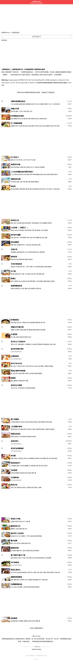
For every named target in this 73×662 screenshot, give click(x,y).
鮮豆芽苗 (26, 111)
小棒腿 (13, 422)
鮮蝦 (12, 259)
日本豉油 (34, 558)
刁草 (28, 536)
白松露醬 (19, 587)
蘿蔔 (50, 189)
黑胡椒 (32, 182)
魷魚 (16, 230)
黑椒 (34, 436)
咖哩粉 (16, 381)
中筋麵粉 (13, 465)
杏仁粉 (38, 104)
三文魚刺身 (14, 174)
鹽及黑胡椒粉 (31, 388)
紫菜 (12, 580)
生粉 (42, 230)
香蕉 (12, 487)
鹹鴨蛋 (13, 529)
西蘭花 (13, 330)
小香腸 (23, 322)
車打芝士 (21, 160)
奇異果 (23, 487)
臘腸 (18, 550)
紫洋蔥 (20, 174)
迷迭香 (27, 373)
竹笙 (47, 189)
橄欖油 (38, 174)
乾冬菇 (19, 322)
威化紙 (13, 266)
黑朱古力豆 (14, 344)
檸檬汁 (46, 104)
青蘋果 (19, 487)
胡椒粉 (38, 230)
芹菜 (33, 230)
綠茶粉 (50, 223)
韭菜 (40, 126)
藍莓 (32, 487)
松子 (24, 521)
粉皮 (12, 118)
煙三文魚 (18, 536)
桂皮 (32, 274)
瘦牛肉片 (13, 366)
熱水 (37, 118)
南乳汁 (23, 245)
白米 (31, 167)
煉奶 (31, 266)
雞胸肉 (16, 118)
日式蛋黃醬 (47, 558)
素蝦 (24, 189)
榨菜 (41, 465)
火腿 (21, 182)
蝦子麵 (57, 126)
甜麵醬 (26, 465)
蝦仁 (24, 266)
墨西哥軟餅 (14, 429)
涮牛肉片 (16, 237)
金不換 (20, 436)
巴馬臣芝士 (30, 572)
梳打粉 (33, 104)
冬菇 (15, 543)
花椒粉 (53, 281)
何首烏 (13, 473)
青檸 (31, 174)
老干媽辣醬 (32, 465)
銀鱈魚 (13, 436)
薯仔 (12, 281)
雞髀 (12, 245)
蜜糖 (39, 274)
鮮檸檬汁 (42, 429)
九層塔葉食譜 (15, 32)
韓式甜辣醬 (41, 167)
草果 (36, 274)
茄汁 (40, 580)
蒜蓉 (25, 422)
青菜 (12, 322)
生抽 (27, 245)
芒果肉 (17, 266)
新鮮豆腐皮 (14, 458)
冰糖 (17, 337)
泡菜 (12, 237)
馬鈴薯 (22, 330)
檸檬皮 (42, 104)
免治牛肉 (13, 572)
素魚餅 (28, 189)
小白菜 (54, 189)
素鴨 (35, 189)
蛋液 (45, 266)
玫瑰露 (19, 245)
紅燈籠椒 (30, 580)
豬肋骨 (13, 288)
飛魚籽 (16, 558)
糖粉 (34, 252)
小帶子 (28, 266)
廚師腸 (13, 621)
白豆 (12, 587)
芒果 (15, 487)
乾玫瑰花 (21, 337)
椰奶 (37, 621)
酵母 (31, 252)
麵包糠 (49, 266)
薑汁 (20, 274)
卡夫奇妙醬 (36, 266)
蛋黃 (12, 223)
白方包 (16, 160)
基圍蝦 (13, 126)
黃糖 (19, 344)
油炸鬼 (45, 465)
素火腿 (13, 189)
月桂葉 (20, 126)
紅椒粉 (32, 536)
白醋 (42, 274)
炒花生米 (52, 126)
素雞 (21, 189)
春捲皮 (13, 536)
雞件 (12, 543)
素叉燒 (32, 189)
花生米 (13, 388)
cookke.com (37, 646)
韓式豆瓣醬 (36, 237)
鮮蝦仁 (13, 230)
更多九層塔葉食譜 (36, 628)
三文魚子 (21, 111)
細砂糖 (20, 104)
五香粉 (47, 422)
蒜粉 (41, 572)
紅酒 (14, 337)
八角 (26, 274)
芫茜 (43, 126)
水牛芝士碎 (27, 160)
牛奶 (40, 223)
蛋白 (15, 223)
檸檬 (34, 174)
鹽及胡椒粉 (31, 587)
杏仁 (16, 388)
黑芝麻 (29, 230)
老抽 (33, 245)
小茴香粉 (25, 587)
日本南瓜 (13, 182)
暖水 (37, 252)
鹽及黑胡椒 (36, 330)
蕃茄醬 (43, 422)
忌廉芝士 (23, 536)
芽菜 (28, 237)
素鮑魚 (17, 189)
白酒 (30, 373)
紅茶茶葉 (55, 104)
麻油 (34, 118)
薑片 (19, 422)
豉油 (27, 118)
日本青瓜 (19, 366)
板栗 (20, 373)
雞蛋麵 (32, 322)
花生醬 (23, 118)
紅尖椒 (35, 366)
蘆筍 (16, 521)
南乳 (15, 245)
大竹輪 (23, 558)
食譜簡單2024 (5, 32)
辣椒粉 (48, 281)
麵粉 (34, 281)
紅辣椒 (22, 543)
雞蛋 (24, 104)
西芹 (21, 266)
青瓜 (19, 118)
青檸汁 (36, 487)
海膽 (16, 111)
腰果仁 (23, 344)
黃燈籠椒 (35, 580)
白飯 (36, 167)
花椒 (23, 274)
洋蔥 (24, 182)
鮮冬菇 (13, 167)
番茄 (28, 174)
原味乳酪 (42, 330)
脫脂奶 (29, 436)
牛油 (12, 104)
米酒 (39, 422)
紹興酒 (41, 118)
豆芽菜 (37, 126)
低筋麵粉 (28, 104)
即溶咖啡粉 (46, 344)
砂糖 (31, 118)
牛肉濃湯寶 (23, 237)
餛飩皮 (31, 259)
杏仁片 (51, 104)
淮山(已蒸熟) (22, 281)
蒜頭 (42, 237)
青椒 (28, 167)
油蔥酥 (47, 126)
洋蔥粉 (45, 572)
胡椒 (45, 118)
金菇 (31, 237)
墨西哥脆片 (54, 174)
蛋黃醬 (20, 381)
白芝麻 (37, 288)
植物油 (37, 223)
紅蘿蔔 (22, 167)
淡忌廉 (16, 104)
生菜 (19, 429)
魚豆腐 (29, 126)
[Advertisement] (37, 18)
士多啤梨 (28, 487)
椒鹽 (44, 281)
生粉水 (29, 337)
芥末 (31, 111)
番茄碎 (52, 572)
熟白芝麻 (30, 422)
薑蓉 (36, 245)
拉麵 (45, 237)
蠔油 (58, 189)
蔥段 (22, 422)
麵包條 (37, 587)
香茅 (16, 126)
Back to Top (36, 636)
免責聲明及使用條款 (36, 649)
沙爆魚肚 (20, 458)
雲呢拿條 (42, 252)
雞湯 (55, 458)
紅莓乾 (33, 429)
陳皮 (29, 274)
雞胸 (22, 429)
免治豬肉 (13, 550)
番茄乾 (25, 436)
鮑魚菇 (17, 167)
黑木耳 (44, 189)
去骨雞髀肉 (31, 458)
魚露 (47, 174)
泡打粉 (52, 344)
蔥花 (27, 182)
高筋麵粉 (13, 252)
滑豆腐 (13, 111)
